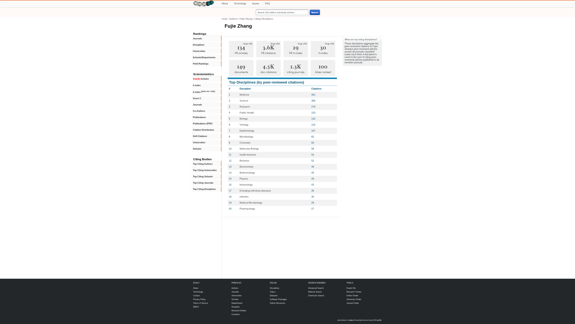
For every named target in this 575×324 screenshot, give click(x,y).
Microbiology (246, 136)
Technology (240, 3)
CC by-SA (377, 320)
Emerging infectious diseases (255, 190)
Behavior (244, 160)
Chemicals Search (316, 295)
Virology (244, 124)
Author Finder (352, 295)
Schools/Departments (204, 57)
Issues (255, 3)
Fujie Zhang (246, 18)
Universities (199, 51)
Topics (273, 292)
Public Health (247, 112)
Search (314, 12)
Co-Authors (199, 111)
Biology (244, 118)
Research (245, 106)
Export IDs (351, 288)
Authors (233, 18)
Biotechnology (247, 172)
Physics (244, 178)
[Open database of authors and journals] (204, 1)
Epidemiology (247, 130)
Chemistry (245, 142)
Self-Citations (200, 136)
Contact (196, 295)
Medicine (244, 94)
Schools (197, 148)
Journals (197, 38)
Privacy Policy (199, 299)
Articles (201, 79)
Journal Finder (352, 303)
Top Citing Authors (203, 164)
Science (244, 100)
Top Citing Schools (203, 176)
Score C (197, 98)
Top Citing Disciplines (204, 189)
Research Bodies (238, 310)
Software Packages (278, 299)
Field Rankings (200, 63)
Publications (199, 117)
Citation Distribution (203, 130)
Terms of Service (200, 303)
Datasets (274, 295)
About (225, 3)
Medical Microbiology (251, 202)
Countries (235, 314)
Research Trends (353, 292)
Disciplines (198, 45)
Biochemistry (246, 166)
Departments (237, 303)
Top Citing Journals (203, 183)
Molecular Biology (249, 148)
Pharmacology (247, 208)
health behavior (248, 154)
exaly (224, 18)
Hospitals (235, 307)
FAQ (267, 3)
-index (197, 85)
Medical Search (315, 292)
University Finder (353, 299)
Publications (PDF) (202, 123)
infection (244, 196)
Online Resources (277, 303)
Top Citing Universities (205, 170)
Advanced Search (316, 288)
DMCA (196, 307)
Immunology (246, 184)
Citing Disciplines (263, 18)
